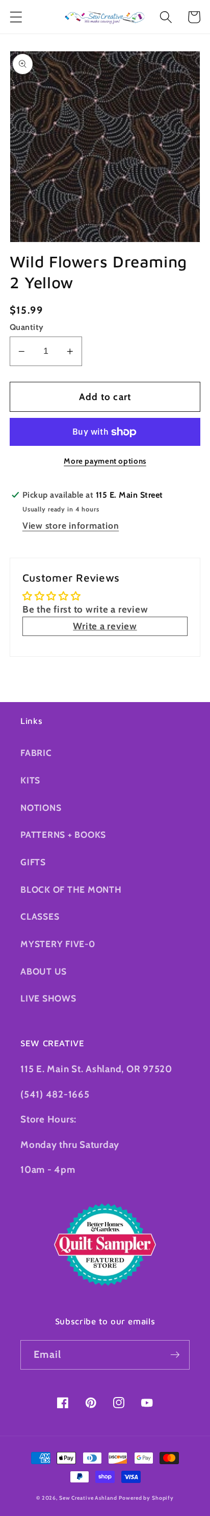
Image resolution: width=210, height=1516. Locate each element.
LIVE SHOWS (48, 998)
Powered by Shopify (146, 1498)
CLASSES (39, 916)
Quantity (27, 327)
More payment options (105, 461)
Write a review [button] (105, 626)
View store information (70, 525)
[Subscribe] (175, 1355)
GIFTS (33, 862)
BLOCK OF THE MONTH (71, 889)
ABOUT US (43, 971)
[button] (16, 17)
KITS (30, 780)
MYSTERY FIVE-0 (57, 943)
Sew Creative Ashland (88, 1498)
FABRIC (36, 752)
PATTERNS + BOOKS (63, 834)
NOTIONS (40, 807)
